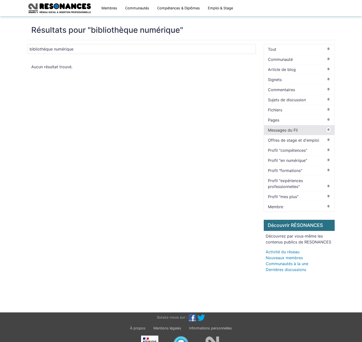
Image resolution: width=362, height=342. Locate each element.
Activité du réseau (282, 251)
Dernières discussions (286, 269)
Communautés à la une (287, 263)
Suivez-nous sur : (172, 317)
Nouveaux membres (284, 257)
